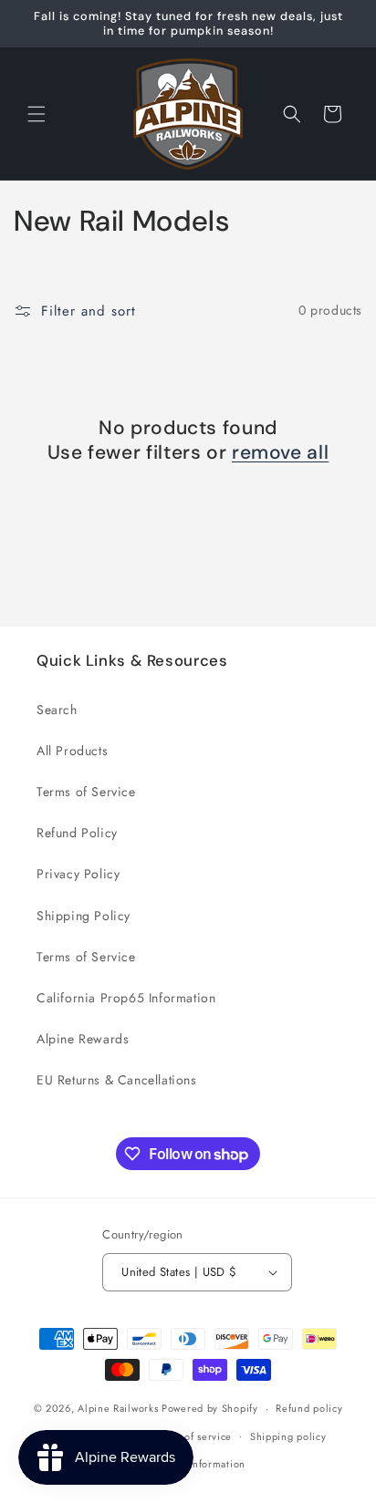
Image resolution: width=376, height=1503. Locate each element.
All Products (72, 750)
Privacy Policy (78, 874)
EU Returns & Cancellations (117, 1080)
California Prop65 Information (126, 998)
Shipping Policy (84, 916)
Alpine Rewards (83, 1039)
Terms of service (192, 1436)
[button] (36, 114)
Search (57, 709)
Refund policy (309, 1408)
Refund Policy (77, 833)
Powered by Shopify (210, 1408)
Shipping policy (288, 1436)
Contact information (197, 1463)
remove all (280, 453)
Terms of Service (86, 792)
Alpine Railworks (118, 1408)
